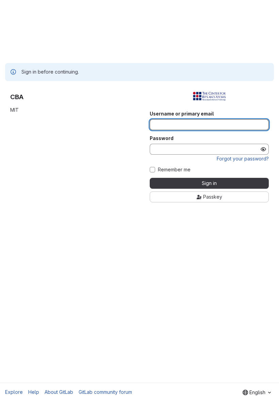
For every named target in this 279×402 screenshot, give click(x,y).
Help (33, 392)
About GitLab (59, 392)
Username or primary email (182, 114)
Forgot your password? (243, 158)
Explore (14, 392)
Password (162, 138)
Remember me (174, 169)
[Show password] (263, 149)
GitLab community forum (105, 392)
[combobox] (257, 392)
